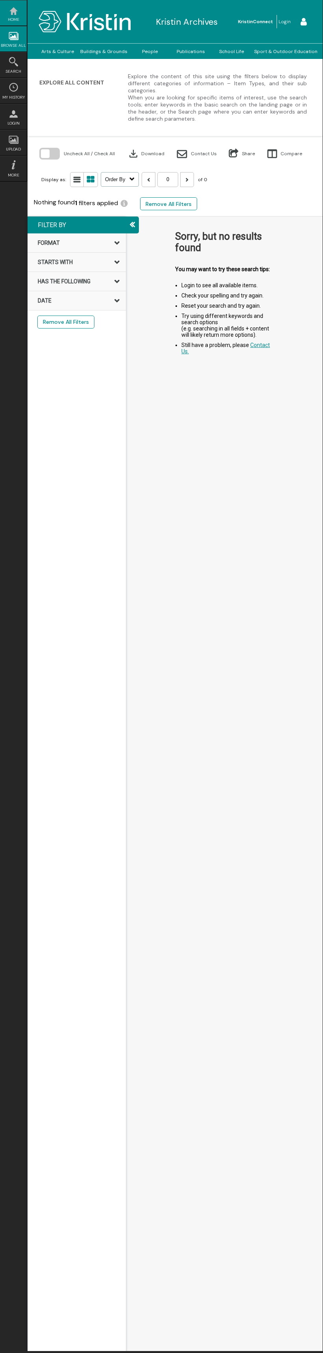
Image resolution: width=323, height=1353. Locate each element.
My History (13, 97)
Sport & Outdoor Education (285, 51)
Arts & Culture (57, 51)
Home (13, 19)
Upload (13, 149)
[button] (197, 154)
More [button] (13, 175)
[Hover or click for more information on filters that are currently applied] (124, 203)
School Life (231, 51)
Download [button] (145, 154)
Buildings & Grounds (103, 51)
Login (13, 123)
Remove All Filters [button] (169, 203)
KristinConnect (255, 21)
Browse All (13, 45)
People (150, 51)
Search (13, 71)
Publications (191, 51)
